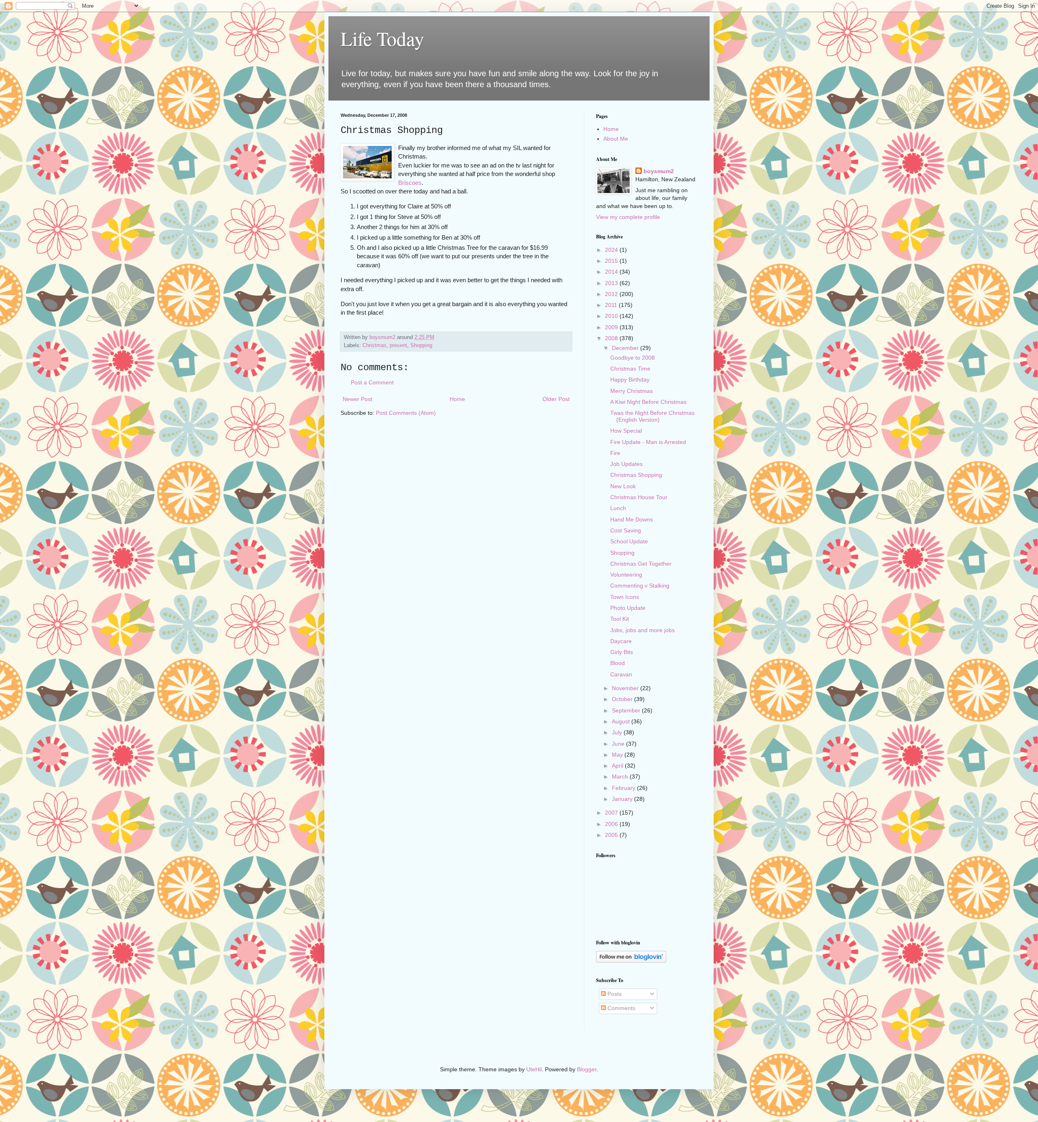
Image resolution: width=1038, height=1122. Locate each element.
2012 (612, 294)
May (618, 754)
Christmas (374, 345)
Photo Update (628, 608)
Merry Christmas (631, 391)
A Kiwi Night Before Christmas (648, 402)
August (621, 721)
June (619, 743)
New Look (623, 486)
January (623, 799)
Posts (614, 994)
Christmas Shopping (636, 475)
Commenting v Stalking (639, 585)
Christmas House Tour (638, 497)
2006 (612, 824)
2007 (612, 812)
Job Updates (626, 464)
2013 (612, 283)
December (626, 348)
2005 (612, 835)
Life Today (382, 38)
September (627, 710)
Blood (617, 663)
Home (457, 399)
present (398, 345)
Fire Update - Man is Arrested (648, 442)
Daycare (621, 641)
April (618, 765)
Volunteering (626, 574)
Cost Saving (625, 530)
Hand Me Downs (631, 519)
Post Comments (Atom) (406, 413)
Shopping (421, 345)
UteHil (534, 1069)
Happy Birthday (630, 379)
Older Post (556, 399)
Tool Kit (619, 619)
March (621, 776)
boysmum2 (658, 171)
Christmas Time (630, 368)
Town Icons (624, 597)
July (618, 732)
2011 (612, 305)
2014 (612, 271)
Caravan (621, 674)
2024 (612, 250)
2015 (612, 260)
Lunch (618, 508)
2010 (612, 316)
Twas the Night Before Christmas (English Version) (652, 416)
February (624, 788)
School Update (629, 541)
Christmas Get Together (640, 563)
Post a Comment (372, 382)
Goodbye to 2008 (632, 357)
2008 (612, 338)
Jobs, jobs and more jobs (642, 630)
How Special (626, 430)
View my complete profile (628, 217)
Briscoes (410, 182)
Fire (615, 453)
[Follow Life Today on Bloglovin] (631, 960)
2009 (612, 327)
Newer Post (357, 399)
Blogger (586, 1069)
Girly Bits (621, 652)
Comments (620, 1008)
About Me (615, 138)
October (623, 699)
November (626, 688)
